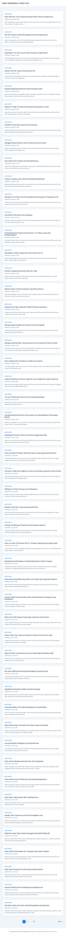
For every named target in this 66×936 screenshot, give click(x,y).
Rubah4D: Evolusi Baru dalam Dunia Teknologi (21, 125)
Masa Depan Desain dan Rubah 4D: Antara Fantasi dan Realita (26, 725)
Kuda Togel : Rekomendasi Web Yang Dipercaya (21, 797)
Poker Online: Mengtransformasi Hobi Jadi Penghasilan (24, 761)
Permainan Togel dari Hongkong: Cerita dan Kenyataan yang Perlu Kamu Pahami (33, 471)
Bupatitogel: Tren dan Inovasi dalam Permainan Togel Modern (26, 53)
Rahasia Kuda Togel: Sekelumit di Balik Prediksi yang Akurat (26, 307)
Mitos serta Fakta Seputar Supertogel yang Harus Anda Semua (27, 617)
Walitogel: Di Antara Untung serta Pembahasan (21, 489)
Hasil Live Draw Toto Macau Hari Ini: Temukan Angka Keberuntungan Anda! (31, 543)
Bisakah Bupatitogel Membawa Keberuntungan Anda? (23, 89)
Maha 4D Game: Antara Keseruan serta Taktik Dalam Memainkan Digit (29, 653)
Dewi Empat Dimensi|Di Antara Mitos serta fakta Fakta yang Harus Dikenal (31, 579)
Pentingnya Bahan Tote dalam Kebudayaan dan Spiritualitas (26, 707)
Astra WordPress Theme (50, 931)
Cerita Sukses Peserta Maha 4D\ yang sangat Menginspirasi (26, 779)
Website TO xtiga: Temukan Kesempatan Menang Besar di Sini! (27, 107)
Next (60, 921)
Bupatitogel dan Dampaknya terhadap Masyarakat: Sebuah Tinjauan (28, 561)
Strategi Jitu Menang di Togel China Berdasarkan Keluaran (25, 525)
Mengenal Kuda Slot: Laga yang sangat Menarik (21, 507)
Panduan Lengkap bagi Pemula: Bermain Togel (21, 271)
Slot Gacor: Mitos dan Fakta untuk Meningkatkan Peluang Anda (27, 905)
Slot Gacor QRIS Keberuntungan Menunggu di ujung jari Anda (26, 671)
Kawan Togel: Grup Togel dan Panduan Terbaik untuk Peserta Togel (28, 635)
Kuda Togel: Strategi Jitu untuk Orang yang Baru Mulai (24, 869)
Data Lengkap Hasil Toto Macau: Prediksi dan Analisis (23, 361)
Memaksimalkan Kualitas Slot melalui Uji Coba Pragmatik (24, 325)
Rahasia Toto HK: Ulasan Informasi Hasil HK (20, 71)
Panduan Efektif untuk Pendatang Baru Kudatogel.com (24, 887)
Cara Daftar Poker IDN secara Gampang (18, 215)
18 (33, 921)
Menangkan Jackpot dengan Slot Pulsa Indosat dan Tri (24, 253)
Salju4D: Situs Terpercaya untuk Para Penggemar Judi (24, 815)
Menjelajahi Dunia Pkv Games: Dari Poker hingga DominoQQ (26, 435)
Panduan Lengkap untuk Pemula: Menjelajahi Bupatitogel (25, 179)
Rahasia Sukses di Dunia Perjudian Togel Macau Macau (24, 289)
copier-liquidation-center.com (15, 3)
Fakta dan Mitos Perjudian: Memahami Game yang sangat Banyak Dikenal (30, 453)
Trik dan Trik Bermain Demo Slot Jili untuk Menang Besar (25, 397)
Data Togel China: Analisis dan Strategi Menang (21, 161)
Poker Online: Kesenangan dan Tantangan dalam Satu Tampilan (27, 851)
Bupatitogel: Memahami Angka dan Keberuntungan (22, 689)
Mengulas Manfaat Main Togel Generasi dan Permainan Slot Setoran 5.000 (31, 343)
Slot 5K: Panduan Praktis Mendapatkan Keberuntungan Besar (26, 35)
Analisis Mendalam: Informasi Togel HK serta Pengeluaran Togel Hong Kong (31, 379)
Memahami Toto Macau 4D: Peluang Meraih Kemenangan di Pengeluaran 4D (31, 197)
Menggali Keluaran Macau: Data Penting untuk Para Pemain (25, 143)
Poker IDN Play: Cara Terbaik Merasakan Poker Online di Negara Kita (29, 17)
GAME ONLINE (8, 14)
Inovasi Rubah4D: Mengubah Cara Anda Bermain (22, 743)
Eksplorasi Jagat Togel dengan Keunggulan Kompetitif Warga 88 (27, 833)
